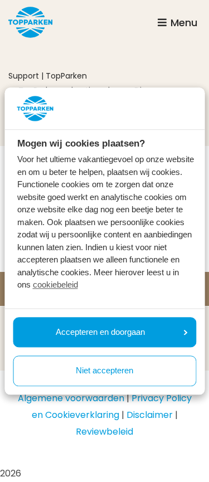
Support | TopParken (47, 75)
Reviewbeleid (104, 431)
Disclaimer (150, 414)
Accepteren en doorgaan (100, 332)
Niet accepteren (104, 371)
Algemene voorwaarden (71, 398)
